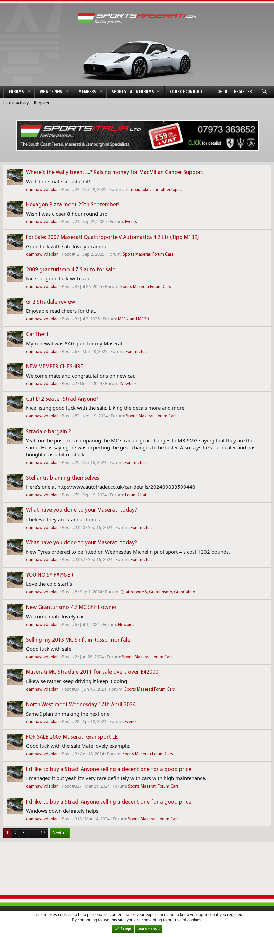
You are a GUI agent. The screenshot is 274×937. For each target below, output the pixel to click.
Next (57, 833)
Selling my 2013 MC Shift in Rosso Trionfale (78, 640)
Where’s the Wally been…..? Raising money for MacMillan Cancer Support (114, 172)
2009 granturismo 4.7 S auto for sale (70, 270)
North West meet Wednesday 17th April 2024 (81, 705)
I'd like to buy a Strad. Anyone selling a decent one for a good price (108, 769)
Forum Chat (136, 352)
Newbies (128, 384)
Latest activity (16, 103)
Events (131, 222)
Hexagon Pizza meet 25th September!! (73, 205)
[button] (29, 92)
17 (43, 833)
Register (41, 103)
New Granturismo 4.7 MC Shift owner (71, 608)
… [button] (32, 833)
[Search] (264, 92)
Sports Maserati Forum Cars (148, 254)
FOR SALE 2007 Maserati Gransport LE (72, 737)
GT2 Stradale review (50, 302)
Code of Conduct (186, 92)
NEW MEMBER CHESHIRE (54, 367)
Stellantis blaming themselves (62, 478)
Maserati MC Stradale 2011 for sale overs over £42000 (92, 672)
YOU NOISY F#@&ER (49, 575)
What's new (51, 92)
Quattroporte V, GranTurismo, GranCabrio (157, 592)
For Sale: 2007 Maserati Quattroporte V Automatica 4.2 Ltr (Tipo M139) (112, 237)
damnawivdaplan (42, 190)
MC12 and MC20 (133, 319)
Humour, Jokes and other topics (153, 190)
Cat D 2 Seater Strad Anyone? (62, 399)
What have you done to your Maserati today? (81, 510)
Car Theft (37, 334)
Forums (16, 92)
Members (87, 92)
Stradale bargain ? (48, 432)
